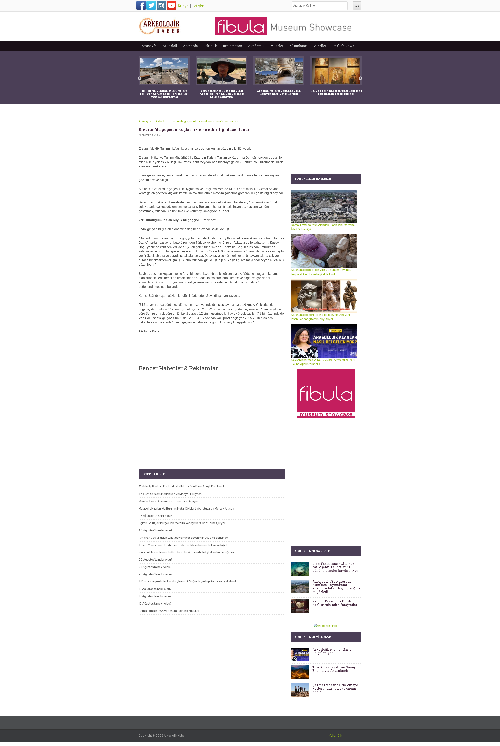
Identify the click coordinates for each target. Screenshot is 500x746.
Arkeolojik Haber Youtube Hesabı (171, 5)
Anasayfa (149, 46)
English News (343, 46)
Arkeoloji (169, 46)
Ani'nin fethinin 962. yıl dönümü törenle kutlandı (169, 611)
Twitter (151, 5)
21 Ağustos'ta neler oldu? (155, 567)
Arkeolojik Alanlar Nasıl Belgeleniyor (331, 651)
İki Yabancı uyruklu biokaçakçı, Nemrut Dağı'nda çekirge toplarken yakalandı (187, 581)
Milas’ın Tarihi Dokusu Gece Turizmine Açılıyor (168, 501)
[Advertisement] (212, 417)
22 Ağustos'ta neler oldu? (155, 559)
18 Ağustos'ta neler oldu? (155, 596)
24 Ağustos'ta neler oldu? (155, 530)
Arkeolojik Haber (175, 735)
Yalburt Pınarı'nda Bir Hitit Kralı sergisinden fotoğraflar (334, 603)
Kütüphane (298, 46)
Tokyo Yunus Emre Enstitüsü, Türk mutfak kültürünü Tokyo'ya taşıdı (183, 545)
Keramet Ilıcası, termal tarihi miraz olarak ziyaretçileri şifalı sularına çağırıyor (187, 552)
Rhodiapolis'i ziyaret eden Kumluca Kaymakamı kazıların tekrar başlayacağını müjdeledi (336, 586)
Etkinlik (210, 46)
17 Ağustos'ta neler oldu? (155, 603)
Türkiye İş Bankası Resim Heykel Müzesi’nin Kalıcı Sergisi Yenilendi (181, 486)
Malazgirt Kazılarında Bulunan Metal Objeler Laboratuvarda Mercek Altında (186, 508)
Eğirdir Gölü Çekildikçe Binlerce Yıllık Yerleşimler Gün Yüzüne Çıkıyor (182, 523)
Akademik (256, 46)
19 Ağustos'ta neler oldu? (155, 589)
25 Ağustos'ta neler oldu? (155, 516)
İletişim (198, 5)
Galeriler (319, 46)
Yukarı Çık (335, 735)
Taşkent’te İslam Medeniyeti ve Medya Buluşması (170, 494)
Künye (183, 5)
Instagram (161, 5)
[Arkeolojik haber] (160, 25)
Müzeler (277, 46)
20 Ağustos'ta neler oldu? (155, 574)
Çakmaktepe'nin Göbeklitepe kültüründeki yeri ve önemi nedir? (335, 688)
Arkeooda (190, 46)
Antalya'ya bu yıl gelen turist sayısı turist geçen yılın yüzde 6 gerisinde (183, 538)
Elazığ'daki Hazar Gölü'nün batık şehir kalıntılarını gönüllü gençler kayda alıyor (335, 567)
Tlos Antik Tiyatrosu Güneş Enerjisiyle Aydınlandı (333, 669)
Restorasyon (232, 46)
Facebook (141, 5)
